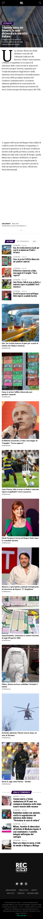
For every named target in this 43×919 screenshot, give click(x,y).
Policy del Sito (21, 915)
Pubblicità (20, 893)
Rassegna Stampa (32, 893)
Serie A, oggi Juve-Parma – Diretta (16, 782)
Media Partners (11, 890)
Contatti (34, 890)
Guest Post (11, 893)
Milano (16, 224)
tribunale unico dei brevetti (14, 226)
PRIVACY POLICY (23, 890)
